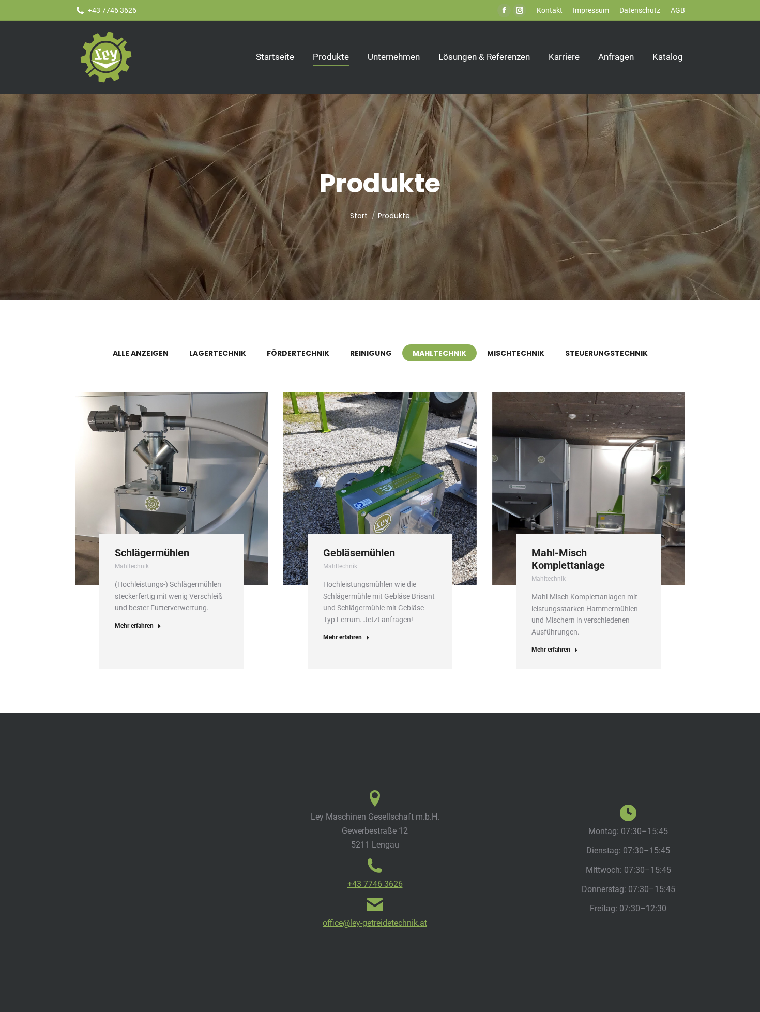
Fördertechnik (298, 353)
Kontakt (550, 10)
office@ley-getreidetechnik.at (375, 923)
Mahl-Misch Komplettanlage (568, 559)
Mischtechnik (515, 353)
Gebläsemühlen (359, 553)
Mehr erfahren (134, 625)
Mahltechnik (439, 353)
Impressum (591, 10)
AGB (678, 10)
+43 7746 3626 (375, 884)
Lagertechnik (217, 353)
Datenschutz (639, 10)
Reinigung (371, 353)
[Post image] (171, 488)
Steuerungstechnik (606, 353)
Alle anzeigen (141, 353)
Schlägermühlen (152, 553)
